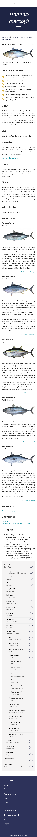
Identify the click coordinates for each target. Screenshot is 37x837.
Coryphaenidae (11, 590)
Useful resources (9, 785)
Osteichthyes (6, 37)
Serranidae (9, 578)
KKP (5, 806)
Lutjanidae (9, 614)
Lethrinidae (9, 754)
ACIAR (6, 799)
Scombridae (16, 37)
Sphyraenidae (10, 748)
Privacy (6, 820)
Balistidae (10, 596)
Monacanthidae (11, 608)
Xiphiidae (12, 742)
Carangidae (16, 572)
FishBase (5, 521)
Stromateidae (10, 584)
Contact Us (7, 789)
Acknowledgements (10, 810)
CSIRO (6, 802)
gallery (10, 511)
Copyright (7, 824)
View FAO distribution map (10, 158)
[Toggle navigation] (33, 3)
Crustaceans (13, 766)
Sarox (26, 835)
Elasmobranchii (9, 760)
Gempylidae (11, 620)
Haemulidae (11, 602)
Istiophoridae (10, 626)
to (28, 272)
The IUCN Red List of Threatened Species (16, 524)
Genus (26, 37)
